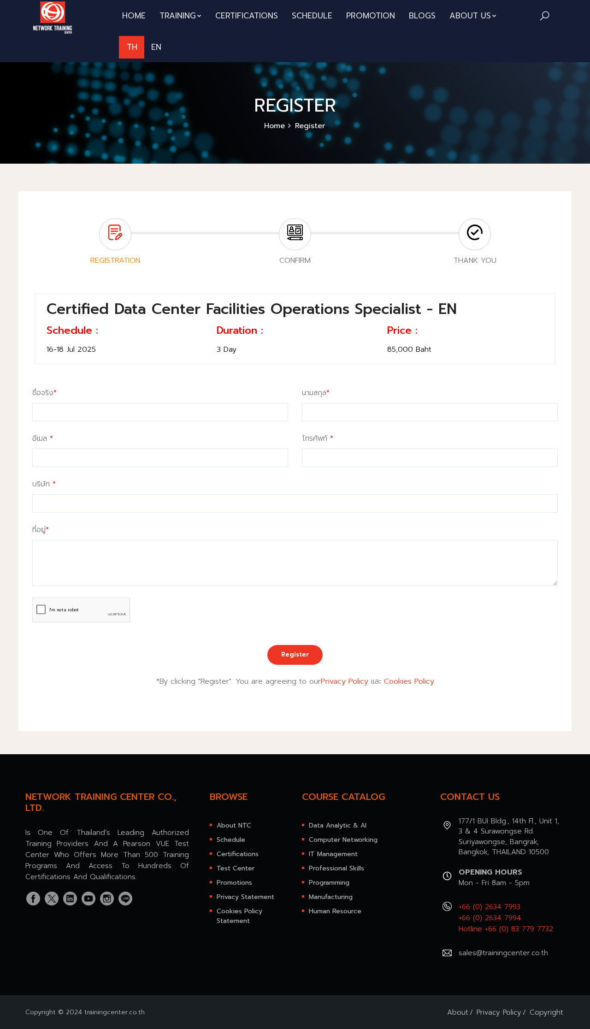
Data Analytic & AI (337, 825)
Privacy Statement (245, 897)
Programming (329, 882)
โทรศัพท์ (317, 438)
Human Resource (335, 911)
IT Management (333, 854)
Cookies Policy (409, 681)
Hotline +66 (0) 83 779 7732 (506, 929)
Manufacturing (331, 897)
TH (132, 47)
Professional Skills (336, 868)
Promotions (234, 882)
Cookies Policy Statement (239, 916)
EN (156, 47)
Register (295, 654)
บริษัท (44, 484)
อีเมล (42, 438)
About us (470, 16)
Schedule (312, 16)
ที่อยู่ (40, 529)
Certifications (246, 16)
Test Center (235, 868)
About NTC (234, 825)
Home (134, 16)
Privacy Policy (344, 681)
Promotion (370, 16)
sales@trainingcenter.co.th (503, 953)
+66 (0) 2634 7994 (490, 918)
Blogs (422, 16)
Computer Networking (343, 840)
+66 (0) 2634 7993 (489, 907)
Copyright (546, 1012)
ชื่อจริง (44, 392)
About (457, 1012)
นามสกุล (316, 392)
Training (177, 16)
